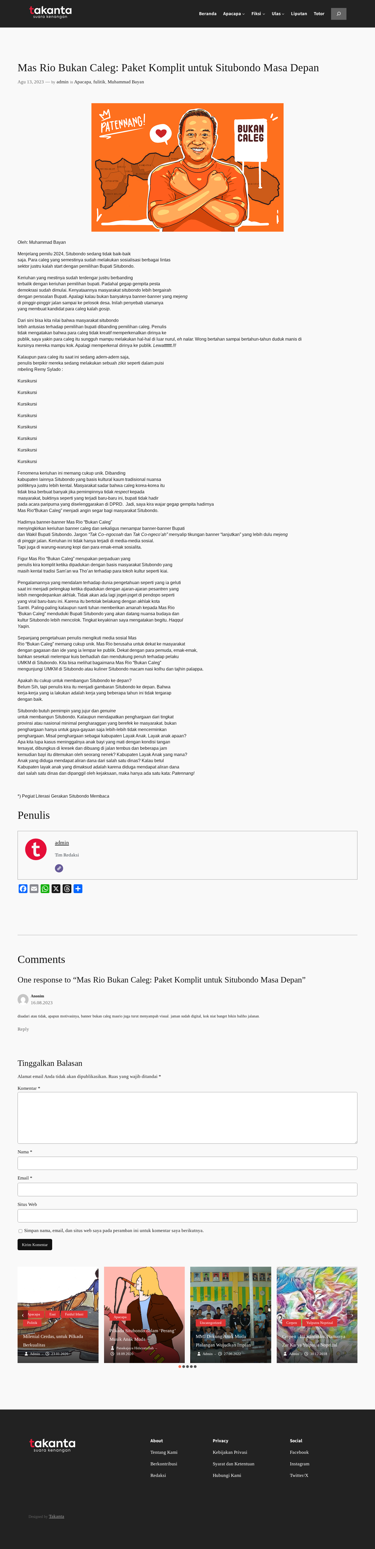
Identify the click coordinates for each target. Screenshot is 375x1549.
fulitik (99, 81)
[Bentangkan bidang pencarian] (338, 14)
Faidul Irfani (74, 1314)
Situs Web (27, 1204)
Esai (52, 1314)
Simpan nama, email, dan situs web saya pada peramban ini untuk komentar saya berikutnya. (114, 1230)
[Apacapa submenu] (243, 13)
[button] (179, 1366)
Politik (32, 1323)
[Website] (59, 868)
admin (63, 81)
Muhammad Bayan (126, 81)
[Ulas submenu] (283, 13)
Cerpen (291, 1323)
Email (25, 1178)
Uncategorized (211, 1323)
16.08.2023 (42, 1002)
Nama (25, 1151)
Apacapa (82, 81)
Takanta (56, 1516)
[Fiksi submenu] (263, 13)
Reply (23, 1029)
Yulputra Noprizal (319, 1323)
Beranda (208, 13)
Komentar (29, 1088)
